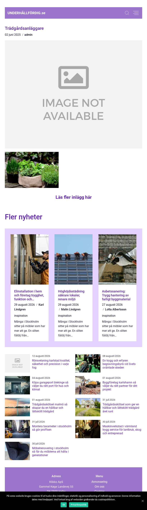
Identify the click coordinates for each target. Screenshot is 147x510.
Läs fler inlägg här (74, 197)
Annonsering (99, 481)
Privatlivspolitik (78, 505)
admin (28, 34)
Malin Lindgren (70, 309)
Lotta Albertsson (115, 309)
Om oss (99, 486)
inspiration (21, 315)
